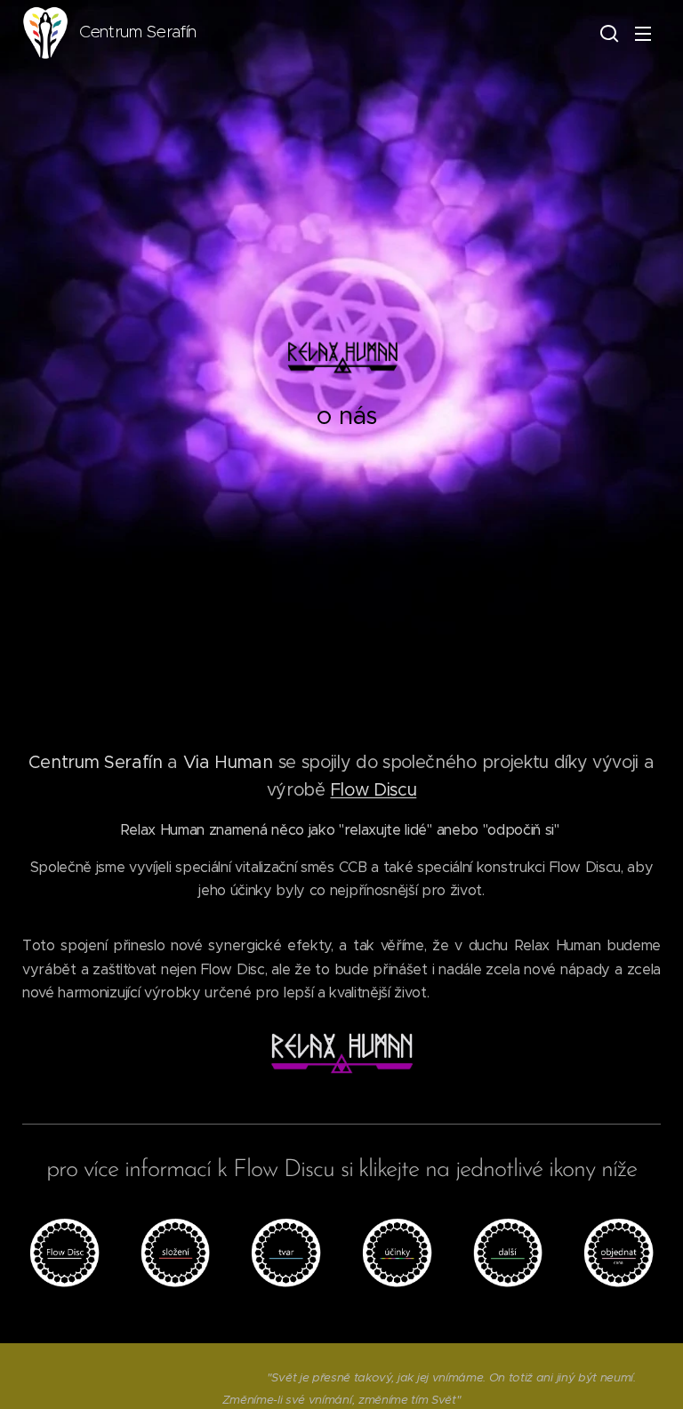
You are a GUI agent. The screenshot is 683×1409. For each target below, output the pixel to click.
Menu (643, 33)
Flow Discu (373, 789)
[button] (607, 33)
